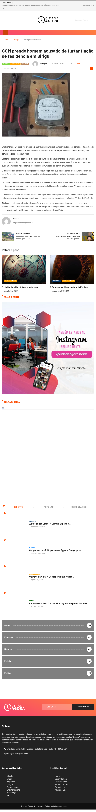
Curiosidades (10, 281)
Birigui (16, 40)
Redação (43, 64)
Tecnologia (11, 792)
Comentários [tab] (78, 507)
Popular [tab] (49, 507)
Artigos (56, 281)
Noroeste (15, 64)
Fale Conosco (61, 782)
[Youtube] (15, 20)
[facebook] (7, 20)
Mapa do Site (60, 790)
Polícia (25, 64)
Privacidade (60, 787)
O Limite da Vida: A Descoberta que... (21, 287)
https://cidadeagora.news (23, 223)
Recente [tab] (18, 507)
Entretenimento (13, 790)
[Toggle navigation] (6, 32)
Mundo (32, 548)
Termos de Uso (61, 784)
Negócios (11, 782)
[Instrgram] (2, 20)
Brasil (31, 601)
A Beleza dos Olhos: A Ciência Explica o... (50, 523)
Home (7, 40)
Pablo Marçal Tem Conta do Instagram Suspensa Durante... (59, 603)
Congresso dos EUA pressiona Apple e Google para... (55, 550)
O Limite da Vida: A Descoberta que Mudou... (51, 576)
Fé (8, 795)
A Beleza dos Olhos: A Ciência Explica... (70, 287)
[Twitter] (11, 20)
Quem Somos (61, 779)
